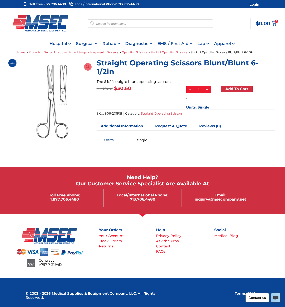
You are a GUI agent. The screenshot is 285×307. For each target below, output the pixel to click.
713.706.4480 (142, 199)
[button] (88, 67)
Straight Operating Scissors (162, 113)
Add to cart (236, 88)
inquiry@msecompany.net (220, 199)
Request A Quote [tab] (171, 126)
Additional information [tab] (122, 126)
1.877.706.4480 (64, 199)
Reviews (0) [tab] (210, 126)
